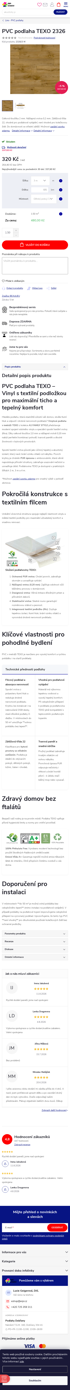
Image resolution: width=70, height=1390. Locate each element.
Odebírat (57, 1227)
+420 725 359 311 (21, 1307)
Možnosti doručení (16, 147)
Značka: (11, 296)
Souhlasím (35, 1380)
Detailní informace (21, 130)
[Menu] (65, 4)
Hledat (60, 12)
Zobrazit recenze (22, 1144)
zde (22, 1361)
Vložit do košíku (38, 245)
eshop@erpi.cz (19, 1301)
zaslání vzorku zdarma (24, 478)
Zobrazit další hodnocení (54, 1110)
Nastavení (35, 1369)
